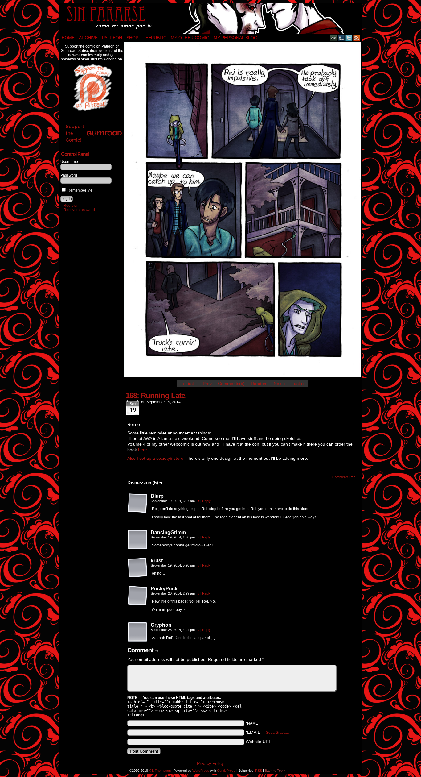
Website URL (258, 741)
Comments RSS (344, 477)
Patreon (112, 37)
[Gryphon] (138, 632)
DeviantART (333, 38)
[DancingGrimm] (138, 540)
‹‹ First (187, 383)
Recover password (79, 210)
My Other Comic (190, 37)
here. (143, 449)
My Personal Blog (235, 37)
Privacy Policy (210, 763)
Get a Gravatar (278, 732)
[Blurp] (138, 503)
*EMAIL (268, 732)
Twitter (349, 38)
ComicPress (226, 770)
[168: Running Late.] (242, 375)
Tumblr (341, 38)
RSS (357, 38)
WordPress (200, 770)
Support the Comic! (75, 133)
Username (69, 162)
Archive (88, 37)
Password (68, 175)
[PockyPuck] (138, 596)
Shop (132, 37)
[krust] (138, 568)
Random (259, 383)
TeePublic (154, 37)
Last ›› (298, 383)
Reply (206, 501)
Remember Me (79, 190)
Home (68, 37)
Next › (279, 383)
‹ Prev (206, 383)
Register (70, 205)
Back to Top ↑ (275, 770)
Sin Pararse (210, 18)
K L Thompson (160, 770)
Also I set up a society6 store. (156, 458)
